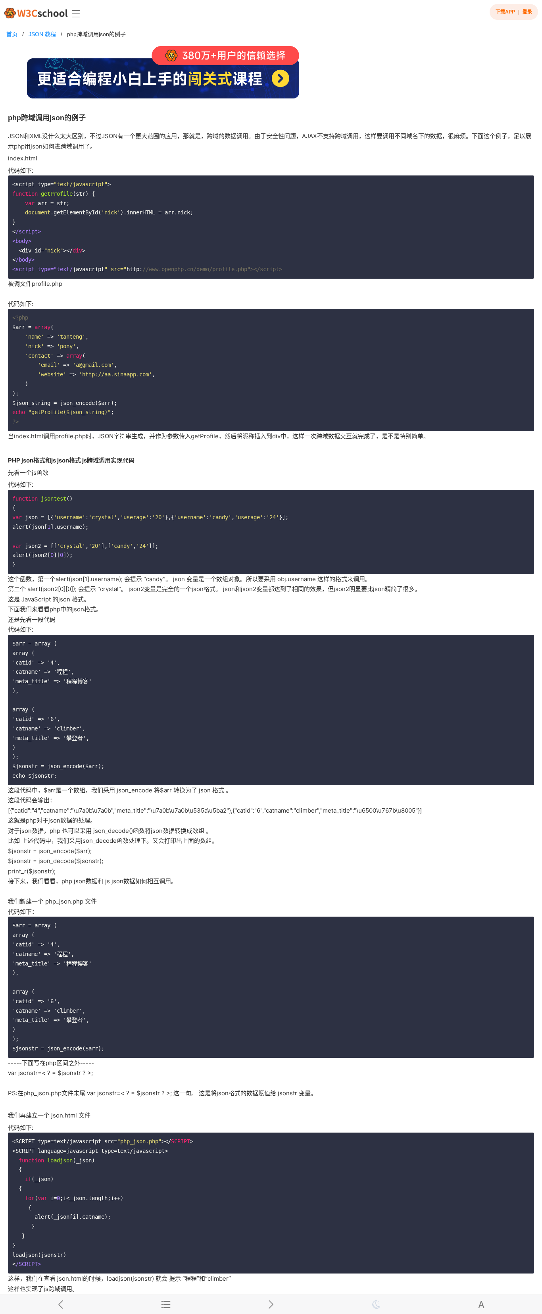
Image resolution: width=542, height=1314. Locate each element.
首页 (11, 34)
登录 (527, 12)
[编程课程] (271, 75)
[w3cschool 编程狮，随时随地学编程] (36, 13)
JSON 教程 (42, 34)
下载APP (505, 12)
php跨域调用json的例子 (96, 34)
